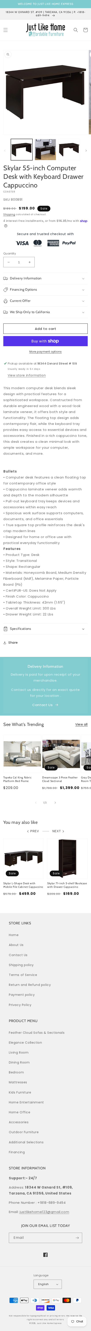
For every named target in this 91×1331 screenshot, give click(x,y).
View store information (27, 375)
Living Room (19, 1052)
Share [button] (13, 642)
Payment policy (22, 995)
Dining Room (19, 1062)
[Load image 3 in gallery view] (69, 150)
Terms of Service (23, 975)
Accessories (19, 1122)
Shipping (9, 214)
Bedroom (16, 1072)
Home (14, 935)
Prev (34, 831)
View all (81, 724)
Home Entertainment (26, 1102)
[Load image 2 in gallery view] (45, 150)
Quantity (9, 253)
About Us (16, 945)
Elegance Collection (25, 1042)
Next (56, 831)
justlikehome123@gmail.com (44, 1211)
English (43, 1284)
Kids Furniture (20, 1092)
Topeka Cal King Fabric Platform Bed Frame (17, 779)
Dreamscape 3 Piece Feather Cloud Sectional (60, 779)
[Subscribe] (77, 1238)
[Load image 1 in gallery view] (21, 150)
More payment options (45, 351)
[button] (5, 30)
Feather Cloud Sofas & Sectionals (36, 1032)
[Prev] (5, 150)
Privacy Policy (20, 1005)
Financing (17, 1152)
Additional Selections (26, 1142)
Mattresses (18, 1082)
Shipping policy (21, 965)
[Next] (86, 150)
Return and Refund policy (30, 985)
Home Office (19, 1112)
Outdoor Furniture (24, 1132)
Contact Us (42, 705)
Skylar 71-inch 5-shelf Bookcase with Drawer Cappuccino (67, 885)
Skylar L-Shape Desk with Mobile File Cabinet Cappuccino (23, 885)
